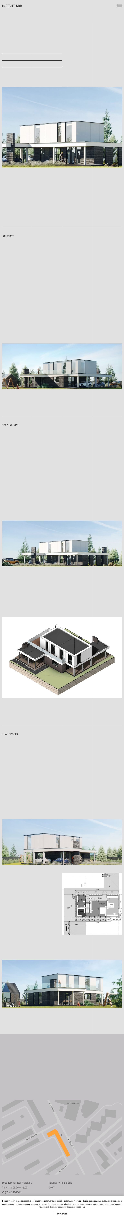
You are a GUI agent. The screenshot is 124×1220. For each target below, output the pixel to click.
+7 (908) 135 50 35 (54, 1088)
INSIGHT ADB (12, 6)
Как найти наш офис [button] (60, 1182)
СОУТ (51, 1187)
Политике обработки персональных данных (67, 1207)
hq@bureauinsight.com (61, 1072)
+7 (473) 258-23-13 (11, 1192)
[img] (62, 1137)
